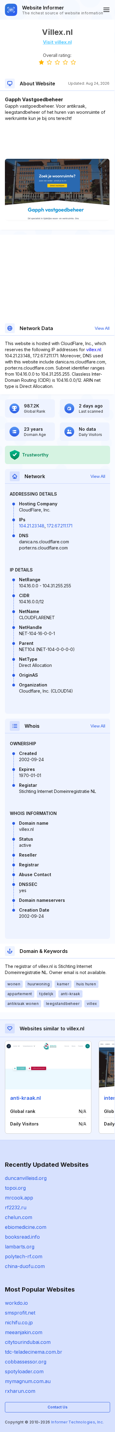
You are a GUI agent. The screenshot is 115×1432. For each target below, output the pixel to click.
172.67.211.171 (59, 525)
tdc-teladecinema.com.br (33, 1352)
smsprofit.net (20, 1313)
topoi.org (15, 1188)
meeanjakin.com (23, 1332)
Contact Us (57, 1407)
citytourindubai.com (28, 1342)
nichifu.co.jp (19, 1322)
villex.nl (93, 349)
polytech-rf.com (23, 1256)
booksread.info (22, 1237)
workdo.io (16, 1303)
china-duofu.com (25, 1266)
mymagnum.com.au (28, 1381)
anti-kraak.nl (25, 1098)
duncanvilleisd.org (26, 1178)
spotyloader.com (24, 1371)
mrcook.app (19, 1198)
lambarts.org (19, 1247)
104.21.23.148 (31, 525)
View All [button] (102, 328)
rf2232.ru (15, 1207)
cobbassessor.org (25, 1362)
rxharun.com (20, 1391)
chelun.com (18, 1217)
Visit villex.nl (57, 42)
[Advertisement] (57, 140)
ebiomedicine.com (25, 1227)
